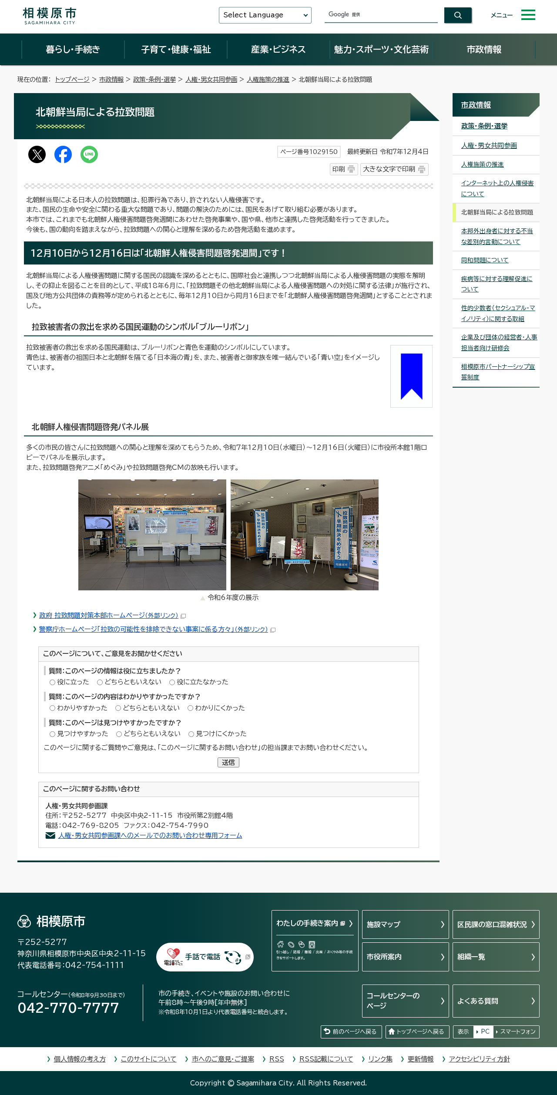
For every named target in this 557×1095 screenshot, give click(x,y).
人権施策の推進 (268, 79)
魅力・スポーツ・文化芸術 (381, 49)
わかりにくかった (220, 708)
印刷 (338, 169)
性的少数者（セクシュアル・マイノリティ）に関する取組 (498, 313)
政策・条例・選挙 (154, 79)
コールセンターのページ (393, 1000)
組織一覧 (471, 956)
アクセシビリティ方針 (479, 1059)
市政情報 (483, 49)
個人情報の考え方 (80, 1059)
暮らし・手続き (73, 49)
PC (485, 1032)
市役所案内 (384, 956)
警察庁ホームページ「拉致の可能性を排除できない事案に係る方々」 (153, 629)
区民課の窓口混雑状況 (492, 924)
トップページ (72, 79)
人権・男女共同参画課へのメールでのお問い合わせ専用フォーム (150, 835)
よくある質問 (477, 1001)
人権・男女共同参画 (211, 79)
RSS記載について (326, 1059)
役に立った (73, 682)
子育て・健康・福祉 (176, 49)
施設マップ (383, 924)
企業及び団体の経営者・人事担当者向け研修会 (499, 342)
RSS (276, 1059)
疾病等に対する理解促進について (497, 284)
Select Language (253, 15)
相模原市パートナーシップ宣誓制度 (498, 372)
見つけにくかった (221, 733)
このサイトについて (149, 1059)
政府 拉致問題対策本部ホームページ (108, 615)
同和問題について (485, 260)
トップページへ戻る (420, 1032)
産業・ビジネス (278, 49)
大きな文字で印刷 (389, 169)
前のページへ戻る (354, 1032)
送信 (228, 762)
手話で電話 (202, 956)
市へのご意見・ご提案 (223, 1059)
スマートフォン (518, 1032)
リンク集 (381, 1059)
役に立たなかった (202, 682)
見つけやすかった (82, 733)
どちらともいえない (132, 682)
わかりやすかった (82, 708)
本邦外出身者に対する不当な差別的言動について (497, 236)
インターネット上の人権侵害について (497, 188)
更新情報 (421, 1059)
